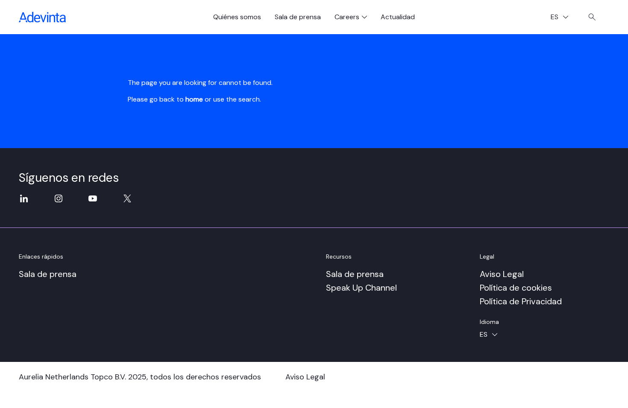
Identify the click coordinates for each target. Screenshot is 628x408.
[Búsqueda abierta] (592, 17)
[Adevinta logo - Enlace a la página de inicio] (42, 17)
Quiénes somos (237, 16)
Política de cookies (516, 287)
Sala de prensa (298, 16)
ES (563, 17)
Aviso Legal (502, 274)
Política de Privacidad (521, 301)
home (194, 99)
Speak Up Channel (361, 287)
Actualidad (398, 16)
